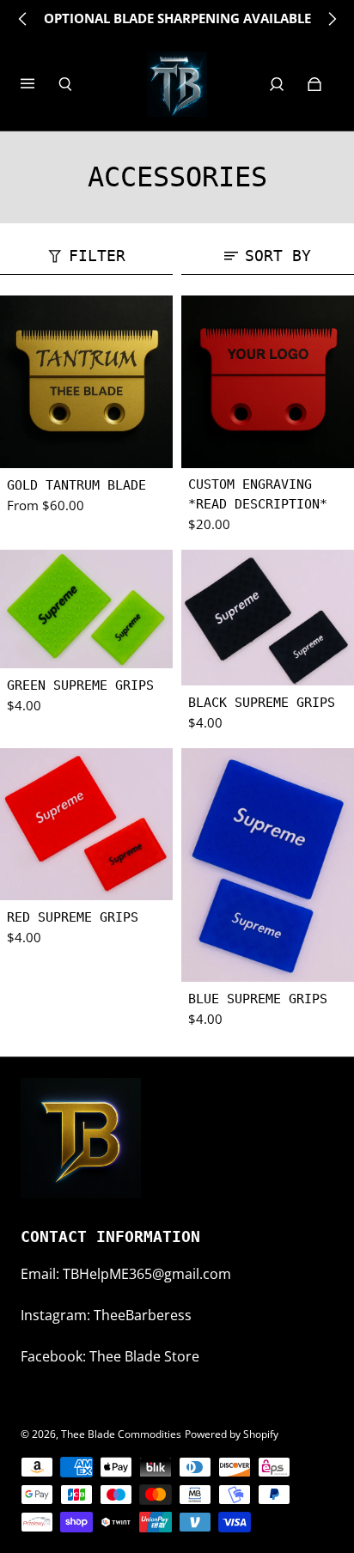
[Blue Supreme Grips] (267, 865)
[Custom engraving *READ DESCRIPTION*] (267, 381)
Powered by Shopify (231, 1434)
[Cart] (314, 84)
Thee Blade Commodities (121, 1434)
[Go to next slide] (331, 19)
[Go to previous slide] (23, 19)
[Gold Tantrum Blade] (86, 381)
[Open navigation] (39, 84)
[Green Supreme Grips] (86, 608)
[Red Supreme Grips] (86, 824)
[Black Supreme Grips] (267, 617)
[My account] (277, 84)
